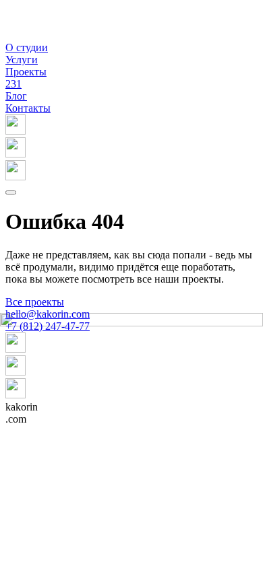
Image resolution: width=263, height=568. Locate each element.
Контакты (28, 108)
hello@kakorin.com (47, 314)
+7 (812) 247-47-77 (47, 326)
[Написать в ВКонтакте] (131, 125)
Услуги (21, 59)
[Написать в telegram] (131, 171)
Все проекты (34, 302)
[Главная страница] (22, 35)
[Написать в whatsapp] (131, 148)
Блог (16, 96)
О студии (26, 47)
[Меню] (10, 192)
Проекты (26, 78)
